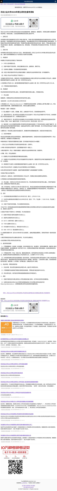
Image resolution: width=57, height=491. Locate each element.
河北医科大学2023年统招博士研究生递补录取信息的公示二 (16, 424)
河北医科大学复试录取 (5, 431)
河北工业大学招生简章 (20, 4)
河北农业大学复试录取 (5, 347)
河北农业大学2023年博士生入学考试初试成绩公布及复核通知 (17, 401)
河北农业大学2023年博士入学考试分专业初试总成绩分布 (16, 392)
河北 (5, 4)
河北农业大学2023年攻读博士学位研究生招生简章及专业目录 (17, 414)
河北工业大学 (10, 4)
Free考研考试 (24, 482)
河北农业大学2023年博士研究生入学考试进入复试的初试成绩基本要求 (19, 382)
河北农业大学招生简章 (5, 420)
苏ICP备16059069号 (29, 487)
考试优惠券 (3, 334)
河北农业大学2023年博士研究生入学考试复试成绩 (14, 364)
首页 (2, 4)
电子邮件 (33, 485)
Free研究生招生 (28, 1)
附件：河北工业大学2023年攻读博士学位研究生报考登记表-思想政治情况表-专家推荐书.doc (25, 300)
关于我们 (24, 485)
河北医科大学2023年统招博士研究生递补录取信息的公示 (16, 435)
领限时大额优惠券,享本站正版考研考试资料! (12, 320)
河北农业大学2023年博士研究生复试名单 (12, 373)
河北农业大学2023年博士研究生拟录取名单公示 (13, 351)
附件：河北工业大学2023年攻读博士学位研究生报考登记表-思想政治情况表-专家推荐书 (26, 293)
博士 (7, 316)
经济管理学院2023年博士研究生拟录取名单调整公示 (15, 339)
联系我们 (28, 485)
